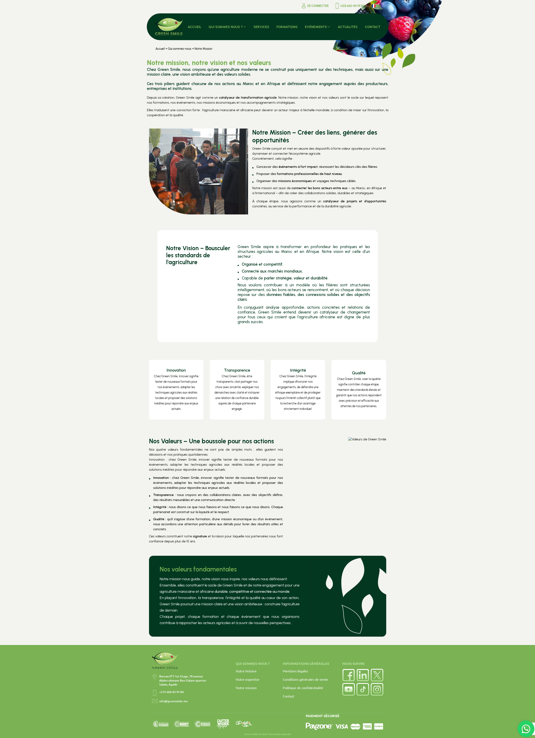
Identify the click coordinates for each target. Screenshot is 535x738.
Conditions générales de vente (305, 679)
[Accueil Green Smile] (169, 27)
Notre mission (246, 688)
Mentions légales (295, 671)
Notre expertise (247, 679)
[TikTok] (363, 689)
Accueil (160, 49)
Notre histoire (246, 671)
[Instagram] (377, 689)
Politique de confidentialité (303, 688)
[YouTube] (348, 689)
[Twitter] (377, 675)
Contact (288, 696)
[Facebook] (348, 675)
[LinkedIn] (363, 675)
